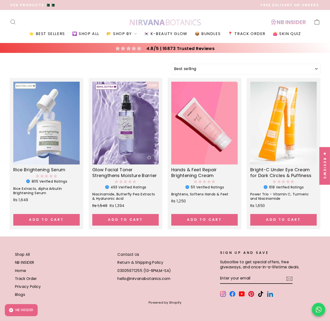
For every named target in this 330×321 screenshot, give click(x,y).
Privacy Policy (28, 286)
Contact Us (128, 254)
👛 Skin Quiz (287, 33)
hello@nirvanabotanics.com (143, 278)
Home (20, 270)
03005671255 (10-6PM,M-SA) (144, 270)
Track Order (26, 278)
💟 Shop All (85, 33)
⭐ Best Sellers (47, 33)
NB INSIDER (24, 262)
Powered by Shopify (165, 302)
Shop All (22, 254)
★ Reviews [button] (325, 165)
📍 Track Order (246, 33)
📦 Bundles (208, 33)
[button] (46, 176)
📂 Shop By (120, 33)
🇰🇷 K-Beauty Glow (165, 33)
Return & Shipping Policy (140, 262)
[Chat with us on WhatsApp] (318, 309)
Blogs (20, 294)
